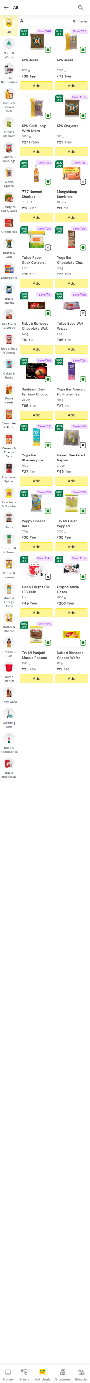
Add (36, 85)
